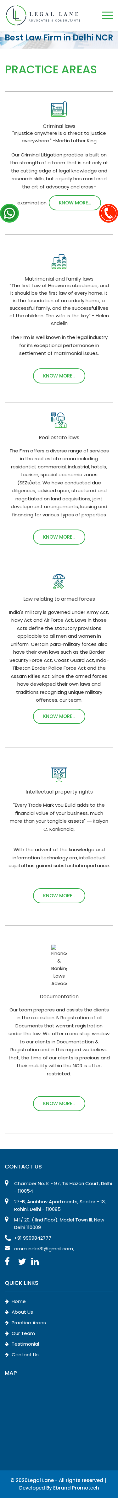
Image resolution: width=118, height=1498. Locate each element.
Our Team (22, 1333)
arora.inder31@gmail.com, (44, 1248)
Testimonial (24, 1344)
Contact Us (24, 1354)
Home (18, 1301)
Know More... (75, 202)
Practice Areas (28, 1322)
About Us (21, 1312)
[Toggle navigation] (107, 15)
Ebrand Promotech (76, 1488)
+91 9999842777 (32, 1238)
